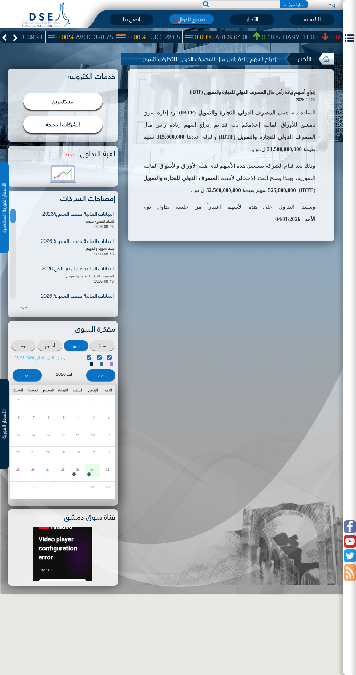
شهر (76, 345)
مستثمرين (62, 101)
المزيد (25, 306)
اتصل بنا (131, 19)
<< (100, 375)
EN (331, 5)
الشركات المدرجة (63, 124)
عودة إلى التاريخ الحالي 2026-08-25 (41, 357)
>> (27, 375)
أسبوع (50, 345)
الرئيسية (312, 19)
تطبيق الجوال (191, 19)
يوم (23, 345)
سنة (102, 345)
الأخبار (252, 19)
